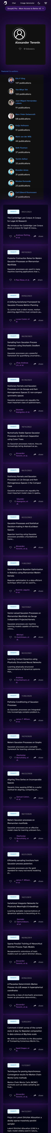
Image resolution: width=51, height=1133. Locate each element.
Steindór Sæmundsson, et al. (23, 921)
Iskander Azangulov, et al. (23, 410)
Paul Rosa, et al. (23, 280)
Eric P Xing (20, 78)
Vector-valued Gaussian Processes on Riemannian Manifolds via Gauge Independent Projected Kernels (24, 616)
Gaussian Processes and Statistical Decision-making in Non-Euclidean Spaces (22, 526)
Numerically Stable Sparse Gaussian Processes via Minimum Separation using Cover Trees (23, 436)
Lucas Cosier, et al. (23, 320)
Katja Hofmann (22, 125)
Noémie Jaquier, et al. (23, 591)
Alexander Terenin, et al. (22, 454)
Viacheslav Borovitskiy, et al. (22, 757)
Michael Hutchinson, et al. (23, 637)
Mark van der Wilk (23, 136)
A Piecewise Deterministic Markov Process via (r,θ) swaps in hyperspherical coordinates (25, 987)
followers (29, 48)
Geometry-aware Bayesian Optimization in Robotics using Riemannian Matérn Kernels (25, 572)
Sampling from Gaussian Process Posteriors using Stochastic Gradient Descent (23, 345)
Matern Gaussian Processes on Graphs (24, 742)
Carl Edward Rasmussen (26, 192)
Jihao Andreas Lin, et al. (22, 364)
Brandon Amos (22, 170)
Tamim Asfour (22, 159)
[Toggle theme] (39, 3)
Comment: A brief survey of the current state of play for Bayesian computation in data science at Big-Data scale (24, 1031)
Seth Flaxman (21, 148)
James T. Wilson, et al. (23, 720)
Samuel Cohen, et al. (22, 798)
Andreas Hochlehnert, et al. (22, 680)
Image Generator (27, 3)
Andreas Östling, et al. (23, 236)
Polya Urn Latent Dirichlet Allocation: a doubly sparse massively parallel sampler (24, 1120)
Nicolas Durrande (23, 181)
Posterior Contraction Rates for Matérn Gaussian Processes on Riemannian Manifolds (24, 261)
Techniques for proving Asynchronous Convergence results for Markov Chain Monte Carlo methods (24, 1074)
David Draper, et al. (22, 1049)
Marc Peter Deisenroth (25, 114)
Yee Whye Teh (22, 89)
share (40, 236)
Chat (14, 3)
